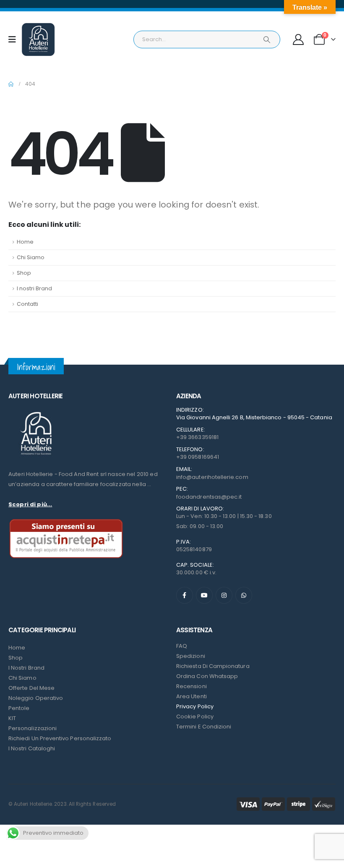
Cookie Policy (195, 716)
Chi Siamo (30, 257)
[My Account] (298, 39)
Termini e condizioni (203, 727)
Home (25, 241)
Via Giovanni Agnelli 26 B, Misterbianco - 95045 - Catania (254, 417)
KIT (12, 718)
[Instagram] (224, 595)
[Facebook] (184, 595)
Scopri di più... (30, 504)
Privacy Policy (195, 706)
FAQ (181, 646)
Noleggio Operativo (35, 698)
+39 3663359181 (197, 437)
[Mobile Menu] (14, 39)
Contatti (27, 304)
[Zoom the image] (35, 412)
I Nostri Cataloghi (31, 748)
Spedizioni (190, 656)
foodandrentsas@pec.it (209, 497)
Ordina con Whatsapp (207, 676)
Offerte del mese (31, 688)
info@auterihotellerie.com (212, 477)
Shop (24, 272)
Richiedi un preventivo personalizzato (59, 738)
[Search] (267, 39)
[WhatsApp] (243, 595)
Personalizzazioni (32, 728)
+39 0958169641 (197, 457)
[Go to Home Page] (10, 84)
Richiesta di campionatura (213, 666)
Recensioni (191, 686)
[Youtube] (204, 595)
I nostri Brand (34, 288)
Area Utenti (191, 696)
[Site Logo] (38, 39)
